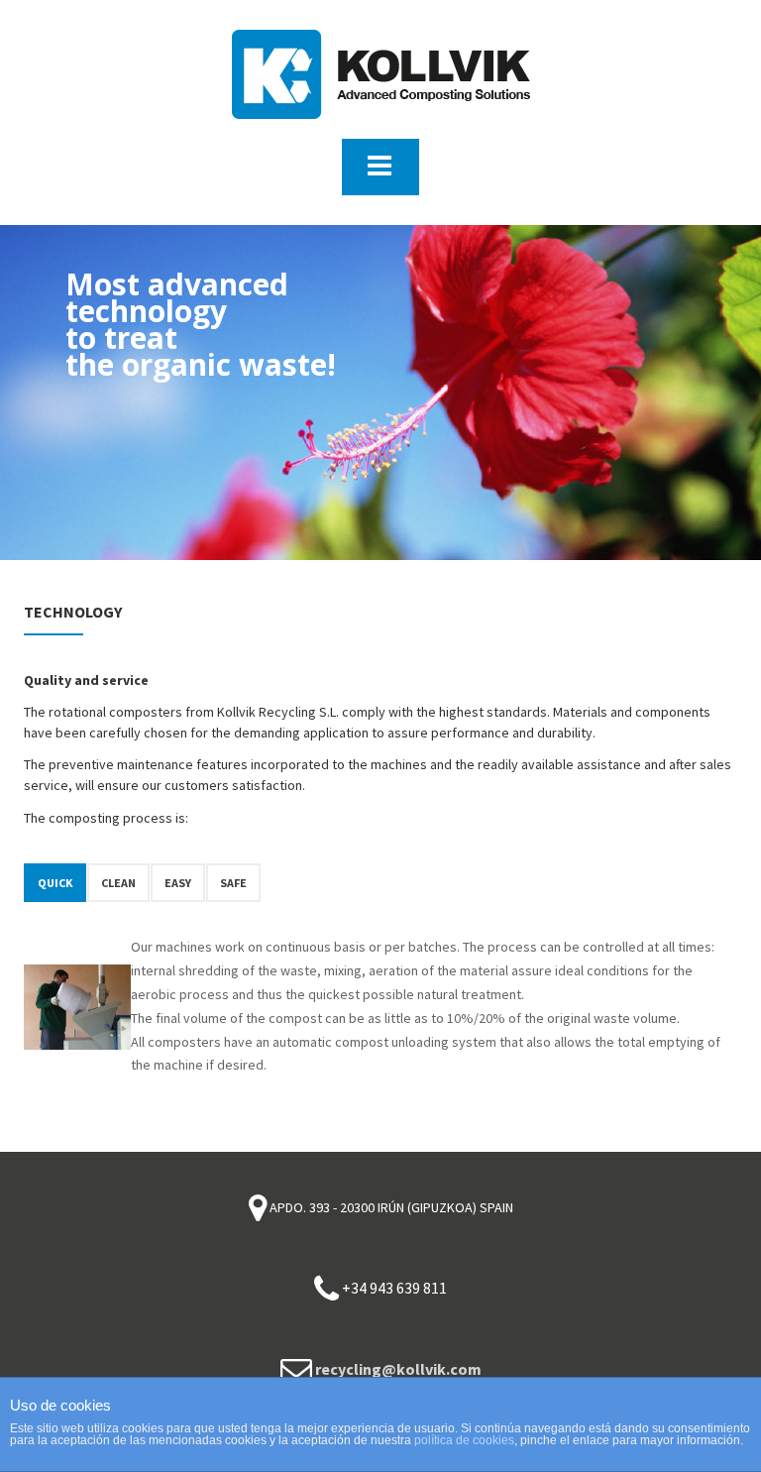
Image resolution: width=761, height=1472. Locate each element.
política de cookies (464, 1440)
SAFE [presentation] (233, 882)
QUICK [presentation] (55, 882)
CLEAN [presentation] (118, 882)
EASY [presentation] (177, 882)
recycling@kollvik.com (398, 1369)
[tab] (55, 883)
